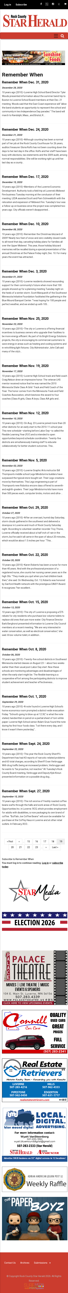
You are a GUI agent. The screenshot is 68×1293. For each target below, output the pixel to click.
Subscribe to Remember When (18, 859)
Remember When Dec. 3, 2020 (24, 271)
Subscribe (21, 4)
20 (13, 847)
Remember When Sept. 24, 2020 (26, 744)
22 (29, 847)
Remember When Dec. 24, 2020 (25, 129)
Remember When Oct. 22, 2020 (25, 555)
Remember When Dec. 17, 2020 (25, 177)
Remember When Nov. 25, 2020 (25, 319)
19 (62, 842)
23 (37, 847)
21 (21, 847)
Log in (7, 4)
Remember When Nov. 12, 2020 (25, 413)
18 (54, 841)
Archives (24, 1262)
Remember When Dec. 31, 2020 (25, 82)
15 (29, 841)
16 (37, 841)
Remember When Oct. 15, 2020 (25, 602)
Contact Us (10, 1262)
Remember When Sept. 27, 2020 (26, 791)
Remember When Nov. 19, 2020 (25, 366)
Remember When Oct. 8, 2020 (24, 649)
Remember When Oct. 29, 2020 (25, 508)
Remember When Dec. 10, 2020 (25, 224)
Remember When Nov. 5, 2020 (24, 460)
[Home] (35, 20)
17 (46, 841)
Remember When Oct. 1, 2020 (24, 696)
